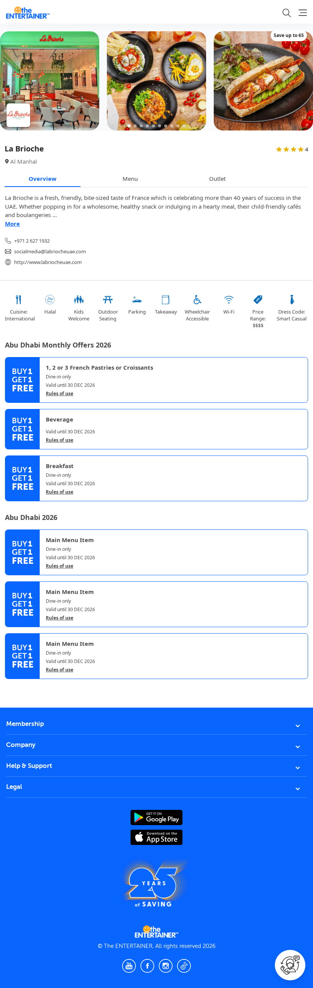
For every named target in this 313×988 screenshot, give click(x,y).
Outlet (217, 178)
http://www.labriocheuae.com (48, 262)
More (12, 223)
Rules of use (59, 393)
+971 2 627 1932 (32, 240)
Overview (42, 178)
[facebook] (147, 966)
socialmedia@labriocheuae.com (50, 251)
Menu (130, 178)
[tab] (11, 686)
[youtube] (129, 966)
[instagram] (166, 966)
